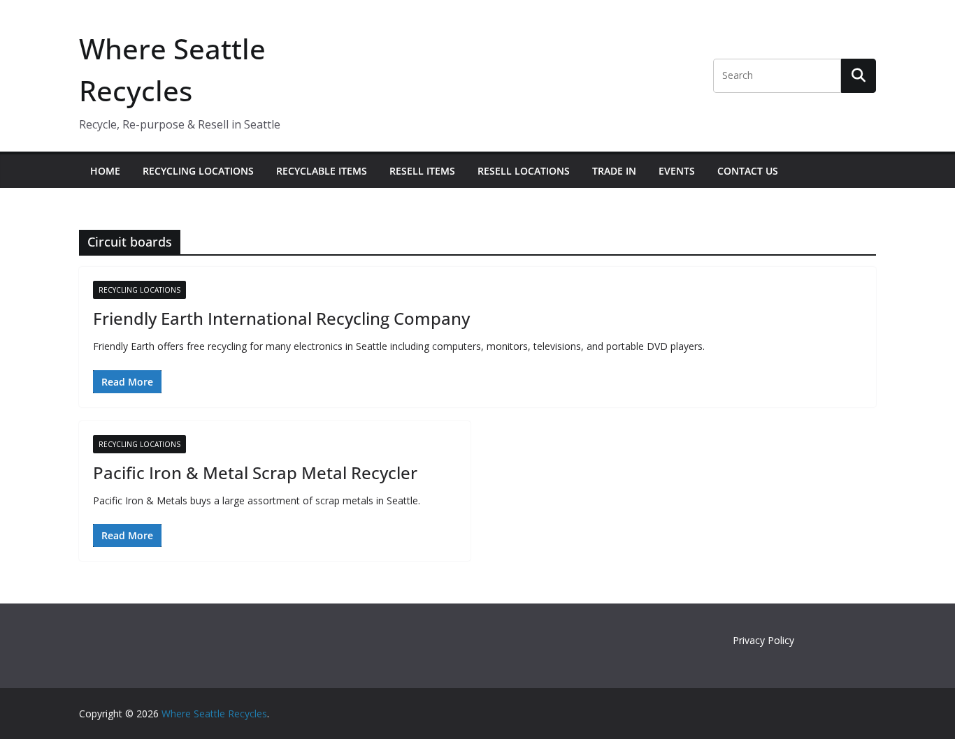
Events (677, 170)
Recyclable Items (321, 170)
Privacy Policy (763, 640)
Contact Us (747, 170)
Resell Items (422, 170)
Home (105, 170)
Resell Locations (524, 170)
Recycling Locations (198, 170)
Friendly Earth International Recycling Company (281, 318)
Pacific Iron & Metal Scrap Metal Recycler (255, 472)
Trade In (614, 170)
